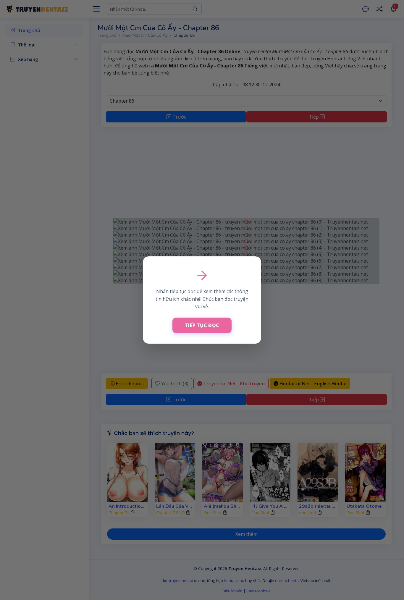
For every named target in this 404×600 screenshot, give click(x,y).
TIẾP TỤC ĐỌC (202, 325)
